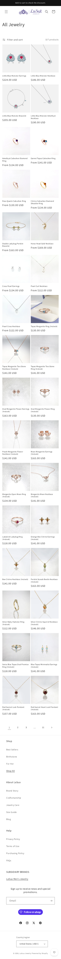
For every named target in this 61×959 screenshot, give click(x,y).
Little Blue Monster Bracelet (14, 116)
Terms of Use (12, 846)
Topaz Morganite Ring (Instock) (44, 326)
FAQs (8, 860)
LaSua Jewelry (25, 953)
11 (43, 727)
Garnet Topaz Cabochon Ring (43, 158)
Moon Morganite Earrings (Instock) (41, 452)
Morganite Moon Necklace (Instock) (42, 495)
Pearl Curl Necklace (39, 286)
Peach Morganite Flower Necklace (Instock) (12, 452)
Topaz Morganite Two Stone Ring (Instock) (42, 367)
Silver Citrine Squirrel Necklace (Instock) (44, 623)
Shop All (10, 770)
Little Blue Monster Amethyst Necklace (43, 117)
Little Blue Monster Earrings (14, 76)
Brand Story (12, 790)
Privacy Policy (13, 839)
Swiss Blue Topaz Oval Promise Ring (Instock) (15, 665)
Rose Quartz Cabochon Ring (14, 201)
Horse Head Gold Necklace (42, 243)
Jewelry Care (12, 805)
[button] (6, 11)
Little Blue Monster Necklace (43, 76)
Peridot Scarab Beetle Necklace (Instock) (44, 580)
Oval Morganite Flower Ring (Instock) (43, 410)
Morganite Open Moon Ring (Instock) (14, 495)
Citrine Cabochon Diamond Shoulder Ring (42, 202)
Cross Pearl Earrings (11, 286)
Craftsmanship (13, 797)
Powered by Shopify (40, 953)
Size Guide (11, 812)
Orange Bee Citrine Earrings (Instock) (43, 538)
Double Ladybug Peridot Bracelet (12, 244)
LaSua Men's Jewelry (17, 878)
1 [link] (9, 727)
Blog (8, 819)
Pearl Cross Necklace (11, 326)
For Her (10, 763)
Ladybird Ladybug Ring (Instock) (12, 538)
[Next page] (51, 727)
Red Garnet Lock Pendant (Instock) (13, 708)
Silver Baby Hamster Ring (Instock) (13, 623)
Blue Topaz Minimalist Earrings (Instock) (44, 665)
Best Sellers (12, 749)
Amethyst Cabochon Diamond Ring (15, 159)
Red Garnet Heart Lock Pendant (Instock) (44, 708)
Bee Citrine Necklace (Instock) (15, 579)
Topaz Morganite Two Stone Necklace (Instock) (14, 367)
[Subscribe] (51, 900)
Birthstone (11, 756)
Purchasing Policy (15, 853)
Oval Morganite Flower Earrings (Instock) (15, 410)
